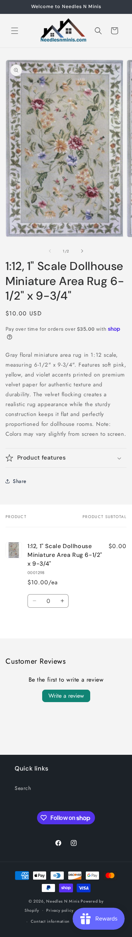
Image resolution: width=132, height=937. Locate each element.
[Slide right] (82, 251)
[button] (15, 31)
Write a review (66, 695)
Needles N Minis (63, 901)
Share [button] (19, 481)
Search (23, 788)
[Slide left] (50, 251)
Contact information (50, 921)
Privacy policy (59, 910)
